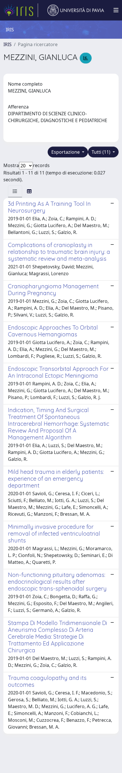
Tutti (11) (102, 152)
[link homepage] (20, 10)
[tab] (15, 191)
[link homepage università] (76, 10)
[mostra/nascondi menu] (116, 10)
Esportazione (66, 152)
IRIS (7, 44)
